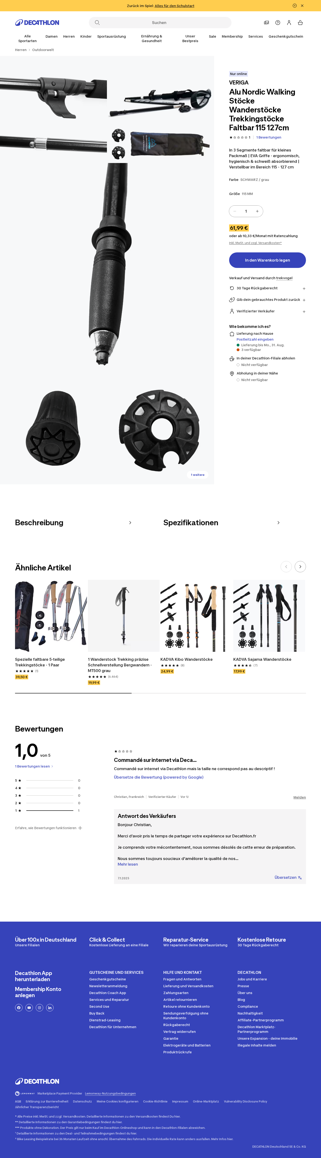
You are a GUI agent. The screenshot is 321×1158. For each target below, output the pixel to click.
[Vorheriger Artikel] (286, 566)
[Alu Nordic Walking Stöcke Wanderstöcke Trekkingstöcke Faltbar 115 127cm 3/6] (107, 270)
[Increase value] (257, 211)
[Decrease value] (234, 211)
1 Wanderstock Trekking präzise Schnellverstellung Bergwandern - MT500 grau (120, 665)
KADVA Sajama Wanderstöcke (262, 659)
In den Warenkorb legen (267, 260)
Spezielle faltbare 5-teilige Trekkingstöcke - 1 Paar (40, 662)
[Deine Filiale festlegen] (266, 22)
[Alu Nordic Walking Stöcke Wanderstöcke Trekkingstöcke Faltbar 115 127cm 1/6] (160, 109)
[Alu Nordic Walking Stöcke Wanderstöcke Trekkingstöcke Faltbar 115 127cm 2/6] (53, 109)
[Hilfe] (277, 22)
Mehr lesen (128, 864)
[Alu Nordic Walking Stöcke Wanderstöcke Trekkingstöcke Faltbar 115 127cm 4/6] (53, 430)
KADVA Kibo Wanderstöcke (186, 659)
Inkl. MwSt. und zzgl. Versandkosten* (255, 243)
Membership (232, 36)
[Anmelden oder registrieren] (289, 22)
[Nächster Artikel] (300, 566)
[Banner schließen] (302, 5)
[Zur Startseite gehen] (37, 22)
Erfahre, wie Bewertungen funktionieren (45, 828)
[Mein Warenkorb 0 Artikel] (300, 22)
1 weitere (197, 475)
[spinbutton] (246, 211)
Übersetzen (286, 877)
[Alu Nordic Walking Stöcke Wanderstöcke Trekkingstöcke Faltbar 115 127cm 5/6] (160, 430)
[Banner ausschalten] (294, 5)
